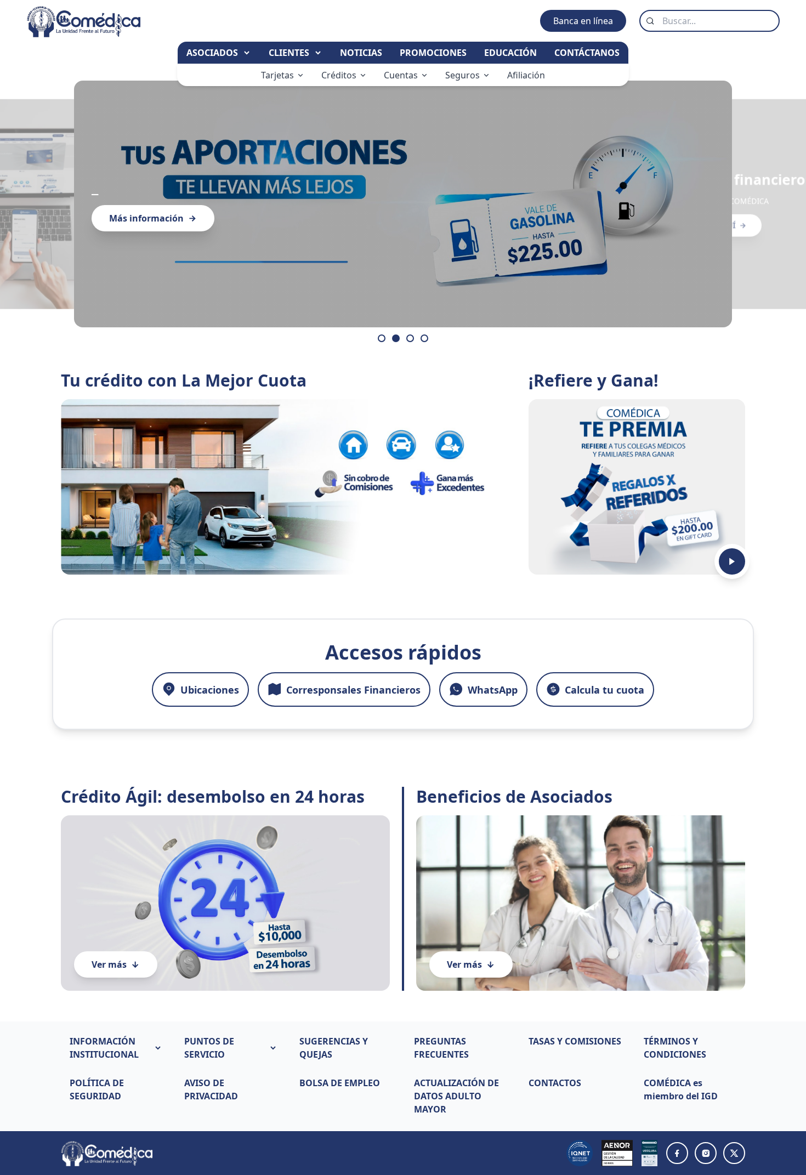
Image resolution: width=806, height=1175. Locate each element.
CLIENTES (290, 53)
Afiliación (526, 75)
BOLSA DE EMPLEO (339, 1083)
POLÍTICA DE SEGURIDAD (97, 1089)
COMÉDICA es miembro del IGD (681, 1089)
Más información (146, 218)
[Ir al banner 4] (424, 338)
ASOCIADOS (213, 53)
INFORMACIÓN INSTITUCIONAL (104, 1047)
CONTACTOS (555, 1083)
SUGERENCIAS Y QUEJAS (333, 1047)
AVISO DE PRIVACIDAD (211, 1089)
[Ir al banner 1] (381, 338)
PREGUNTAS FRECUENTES (441, 1047)
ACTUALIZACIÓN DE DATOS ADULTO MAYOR (456, 1096)
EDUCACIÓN (510, 53)
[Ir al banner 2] (396, 338)
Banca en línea (583, 21)
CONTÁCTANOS (587, 53)
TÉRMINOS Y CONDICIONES (675, 1047)
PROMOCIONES (433, 53)
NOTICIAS (361, 53)
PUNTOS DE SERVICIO (209, 1047)
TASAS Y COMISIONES (575, 1041)
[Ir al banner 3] (410, 338)
